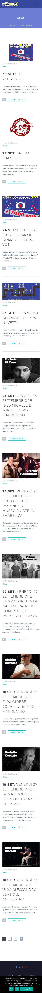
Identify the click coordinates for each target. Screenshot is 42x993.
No (17, 989)
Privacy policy (26, 989)
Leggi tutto (17, 100)
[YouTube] (25, 967)
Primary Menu (37, 4)
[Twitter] (19, 967)
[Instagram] (22, 967)
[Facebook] (16, 967)
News (4, 66)
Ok (11, 989)
